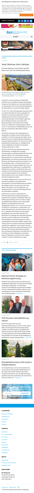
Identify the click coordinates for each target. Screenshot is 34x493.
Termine (4, 424)
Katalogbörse (5, 416)
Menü (16, 36)
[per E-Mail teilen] (7, 242)
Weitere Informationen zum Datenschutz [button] (11, 13)
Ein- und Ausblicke (7, 434)
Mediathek (5, 452)
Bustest (4, 442)
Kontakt (4, 422)
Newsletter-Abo (6, 465)
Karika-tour (5, 445)
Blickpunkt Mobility (7, 414)
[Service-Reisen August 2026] (17, 45)
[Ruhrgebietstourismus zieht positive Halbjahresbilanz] (17, 348)
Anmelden (25, 393)
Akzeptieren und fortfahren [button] (26, 14)
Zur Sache (4, 439)
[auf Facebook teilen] (2, 242)
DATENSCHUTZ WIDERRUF (25, 396)
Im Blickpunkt (5, 450)
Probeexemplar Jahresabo (9, 462)
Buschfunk (5, 432)
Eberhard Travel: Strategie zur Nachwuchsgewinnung (14, 277)
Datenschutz (12, 487)
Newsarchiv (5, 419)
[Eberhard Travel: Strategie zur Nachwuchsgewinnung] (17, 262)
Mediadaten (5, 460)
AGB (18, 487)
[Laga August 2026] (17, 26)
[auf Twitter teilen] (4, 242)
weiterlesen (19, 293)
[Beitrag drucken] (10, 242)
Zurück (15, 242)
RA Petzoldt (5, 447)
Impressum (5, 487)
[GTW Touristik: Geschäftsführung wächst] (17, 304)
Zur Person (5, 437)
